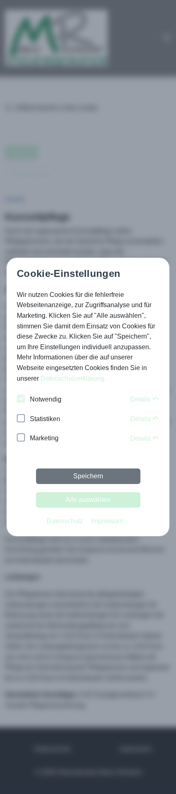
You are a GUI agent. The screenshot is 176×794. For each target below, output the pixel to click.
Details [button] (141, 399)
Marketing (44, 438)
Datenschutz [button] (65, 520)
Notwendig (45, 399)
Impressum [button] (107, 520)
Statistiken (45, 418)
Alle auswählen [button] (88, 499)
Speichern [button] (88, 476)
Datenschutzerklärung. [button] (73, 378)
